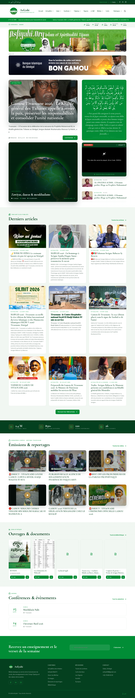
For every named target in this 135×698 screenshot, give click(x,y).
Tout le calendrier (118, 599)
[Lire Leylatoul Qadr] (67, 554)
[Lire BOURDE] (19, 554)
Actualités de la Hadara (55, 669)
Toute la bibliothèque (117, 535)
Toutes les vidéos (118, 446)
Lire (15, 577)
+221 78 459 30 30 (108, 675)
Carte (107, 11)
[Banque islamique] (67, 65)
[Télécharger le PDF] (27, 577)
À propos (78, 682)
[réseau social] (119, 2)
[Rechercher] (124, 11)
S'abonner (117, 647)
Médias (99, 11)
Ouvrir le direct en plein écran (105, 174)
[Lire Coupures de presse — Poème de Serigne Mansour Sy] (115, 554)
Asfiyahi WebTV (52, 672)
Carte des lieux (79, 672)
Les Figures (79, 675)
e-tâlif (92, 11)
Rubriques (117, 11)
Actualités (49, 11)
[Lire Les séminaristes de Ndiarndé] (43, 554)
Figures (86, 11)
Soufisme (66, 11)
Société (77, 678)
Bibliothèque (52, 685)
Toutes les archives (117, 220)
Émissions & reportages (55, 682)
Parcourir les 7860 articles (66, 412)
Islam (57, 11)
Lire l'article (69, 138)
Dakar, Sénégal (107, 669)
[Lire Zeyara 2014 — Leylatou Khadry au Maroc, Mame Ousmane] (91, 554)
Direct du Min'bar (53, 675)
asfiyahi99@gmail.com (109, 672)
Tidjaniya (76, 11)
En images (51, 678)
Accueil (41, 11)
